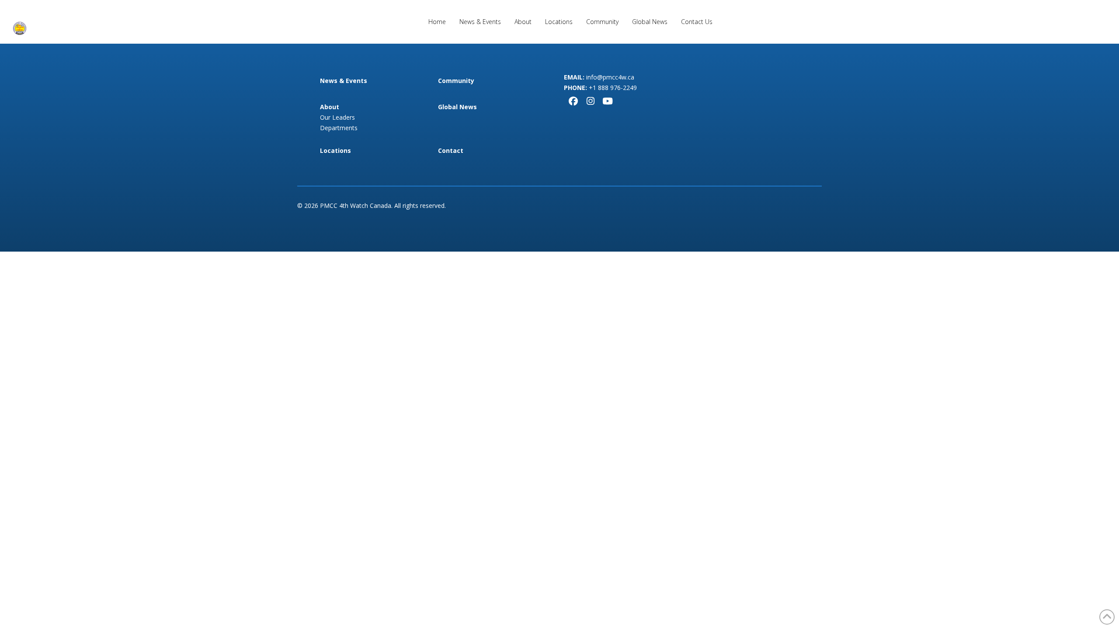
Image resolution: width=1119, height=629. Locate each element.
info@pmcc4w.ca (610, 77)
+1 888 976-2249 (613, 87)
